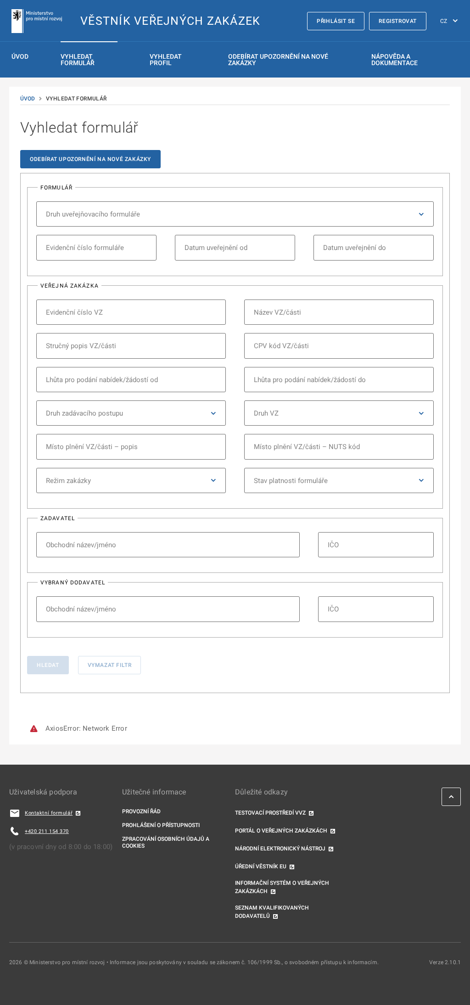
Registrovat (398, 21)
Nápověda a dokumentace (394, 60)
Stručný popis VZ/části (81, 346)
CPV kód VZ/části (281, 346)
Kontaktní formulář (49, 813)
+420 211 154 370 (47, 831)
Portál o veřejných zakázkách (281, 830)
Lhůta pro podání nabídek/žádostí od (102, 379)
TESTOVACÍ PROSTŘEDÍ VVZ (270, 813)
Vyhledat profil (166, 60)
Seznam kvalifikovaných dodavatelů (272, 912)
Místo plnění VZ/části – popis (92, 446)
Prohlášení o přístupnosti (161, 825)
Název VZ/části (277, 312)
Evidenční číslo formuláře (85, 247)
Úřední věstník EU (260, 866)
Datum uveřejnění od (216, 247)
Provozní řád (141, 811)
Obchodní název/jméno (81, 545)
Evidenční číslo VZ (74, 312)
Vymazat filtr (110, 665)
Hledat (48, 665)
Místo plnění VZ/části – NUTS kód (307, 446)
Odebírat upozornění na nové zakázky (90, 159)
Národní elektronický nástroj (280, 848)
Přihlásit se (336, 21)
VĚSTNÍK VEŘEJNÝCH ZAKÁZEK (170, 21)
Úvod (19, 56)
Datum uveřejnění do (354, 247)
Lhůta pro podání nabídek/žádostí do (310, 379)
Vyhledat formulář (78, 60)
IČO (333, 545)
